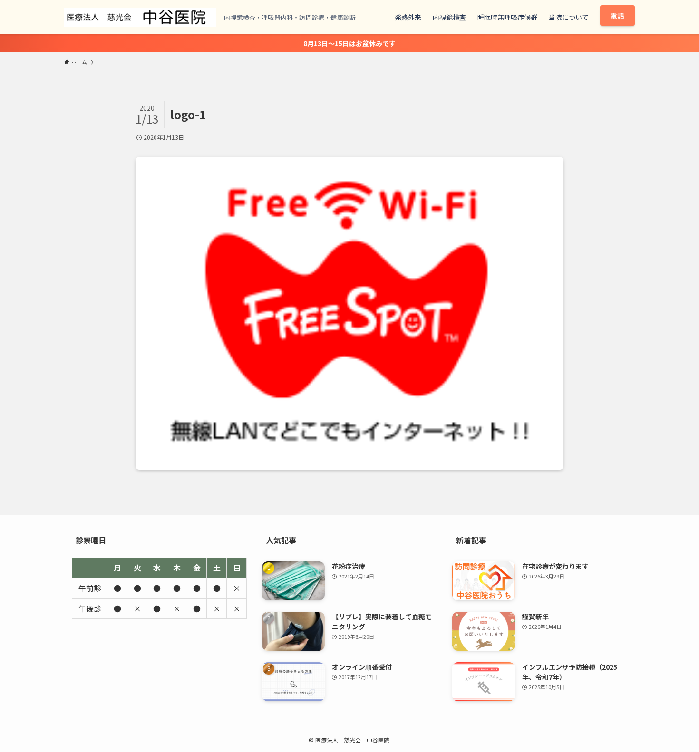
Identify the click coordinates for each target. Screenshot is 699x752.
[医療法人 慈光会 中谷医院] (140, 17)
